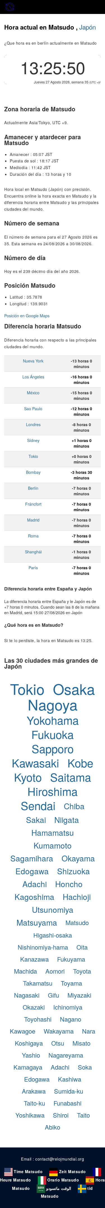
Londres (33, 424)
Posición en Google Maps (27, 315)
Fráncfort (33, 504)
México (33, 392)
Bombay (33, 472)
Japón (87, 26)
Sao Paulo (33, 408)
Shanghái (33, 551)
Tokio (33, 456)
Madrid (33, 520)
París (33, 567)
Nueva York (33, 361)
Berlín (33, 488)
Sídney (33, 440)
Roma (33, 536)
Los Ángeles (33, 377)
